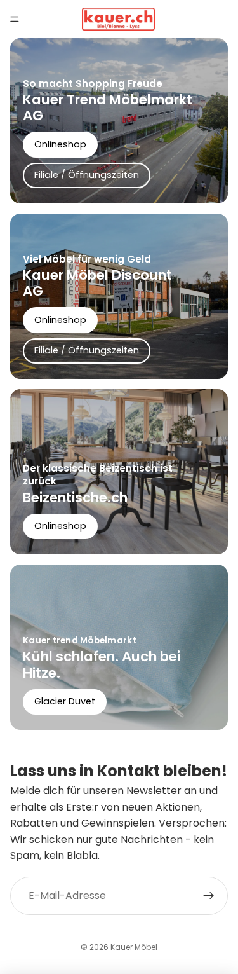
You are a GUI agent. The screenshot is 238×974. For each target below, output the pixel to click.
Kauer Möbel (133, 947)
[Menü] (14, 19)
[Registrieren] (208, 895)
